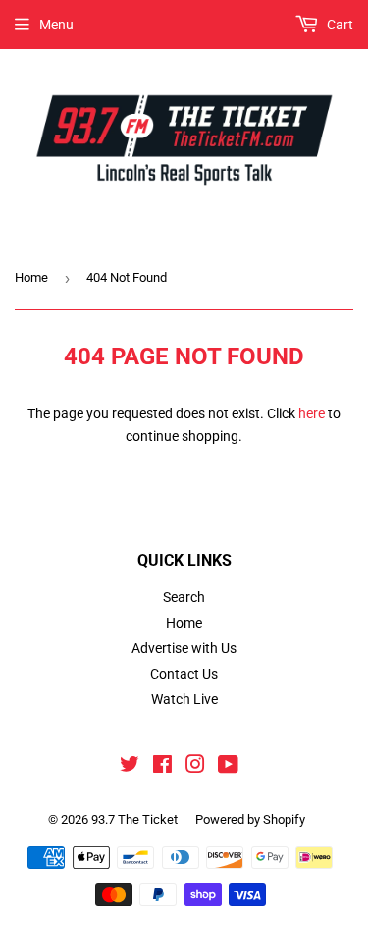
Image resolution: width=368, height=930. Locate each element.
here (311, 413)
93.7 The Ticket (134, 819)
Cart (338, 24)
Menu (56, 24)
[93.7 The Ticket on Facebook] (162, 767)
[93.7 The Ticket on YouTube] (228, 767)
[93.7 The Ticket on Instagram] (195, 767)
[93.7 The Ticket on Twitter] (129, 767)
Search (184, 597)
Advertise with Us (184, 648)
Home (31, 277)
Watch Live (184, 699)
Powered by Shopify (250, 819)
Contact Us (184, 674)
